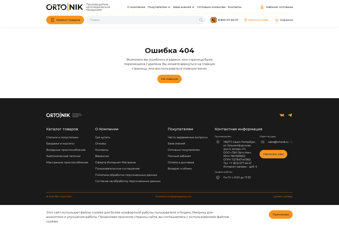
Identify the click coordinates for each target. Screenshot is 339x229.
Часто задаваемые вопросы (188, 137)
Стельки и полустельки (62, 137)
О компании (136, 7)
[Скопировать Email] (291, 142)
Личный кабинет (179, 156)
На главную (169, 79)
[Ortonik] (64, 7)
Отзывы (100, 143)
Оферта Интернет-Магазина (115, 162)
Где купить (102, 137)
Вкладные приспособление (66, 149)
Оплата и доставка (181, 162)
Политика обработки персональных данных (126, 175)
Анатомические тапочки (63, 156)
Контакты (235, 7)
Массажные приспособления (67, 162)
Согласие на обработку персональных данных (128, 181)
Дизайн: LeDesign (283, 196)
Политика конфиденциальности (173, 196)
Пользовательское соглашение (117, 168)
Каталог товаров (68, 20)
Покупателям (157, 7)
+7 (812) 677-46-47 (240, 163)
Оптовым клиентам (211, 7)
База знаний (182, 7)
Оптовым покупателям (184, 149)
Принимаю (281, 214)
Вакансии (102, 156)
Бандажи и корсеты (60, 143)
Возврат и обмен (180, 168)
